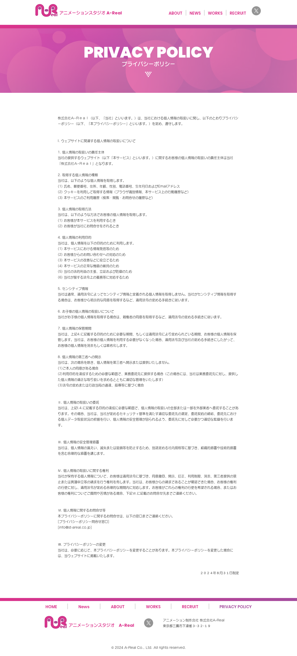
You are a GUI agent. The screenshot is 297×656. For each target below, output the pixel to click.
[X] (256, 10)
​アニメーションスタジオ (90, 13)
